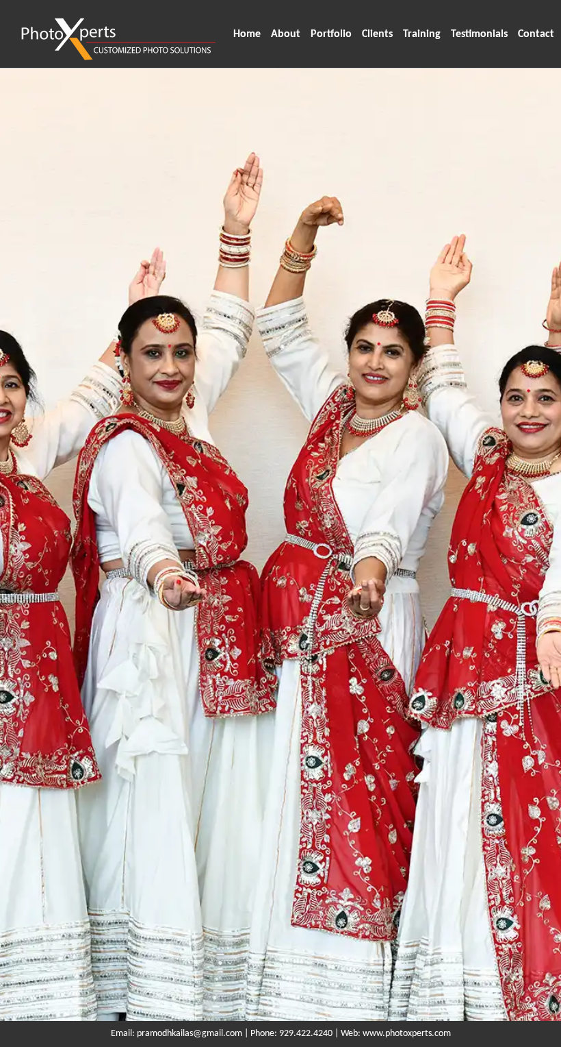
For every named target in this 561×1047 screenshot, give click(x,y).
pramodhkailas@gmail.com (189, 1033)
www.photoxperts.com (407, 1033)
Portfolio (331, 34)
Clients (377, 34)
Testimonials (479, 34)
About (285, 34)
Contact (536, 34)
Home (247, 34)
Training (422, 34)
